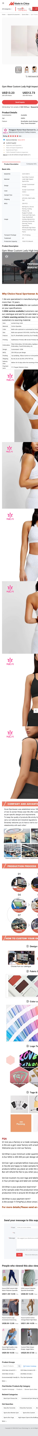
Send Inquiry (20, 102)
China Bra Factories (26, 1408)
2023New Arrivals (26, 1374)
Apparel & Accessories (14, 14)
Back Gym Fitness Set (10, 1398)
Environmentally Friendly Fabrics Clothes (11, 1377)
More (4, 1421)
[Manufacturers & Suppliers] (19, 3)
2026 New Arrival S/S (8, 1370)
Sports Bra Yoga (9, 1417)
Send (19, 1255)
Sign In (5, 155)
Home (3, 14)
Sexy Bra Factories (9, 1408)
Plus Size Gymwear (26, 1377)
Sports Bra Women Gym (11, 1413)
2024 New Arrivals (7, 1374)
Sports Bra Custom (29, 1413)
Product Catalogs (30, 1366)
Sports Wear (25, 14)
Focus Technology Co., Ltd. (25, 1428)
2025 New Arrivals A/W (27, 1370)
